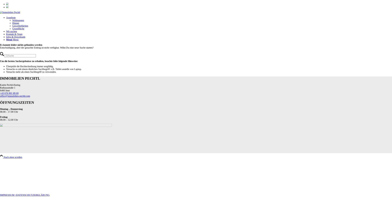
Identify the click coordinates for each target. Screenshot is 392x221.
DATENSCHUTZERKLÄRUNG (33, 195)
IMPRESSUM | (8, 195)
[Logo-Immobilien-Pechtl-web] (10, 12)
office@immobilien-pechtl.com (15, 96)
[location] (56, 126)
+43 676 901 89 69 (9, 93)
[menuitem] (199, 4)
